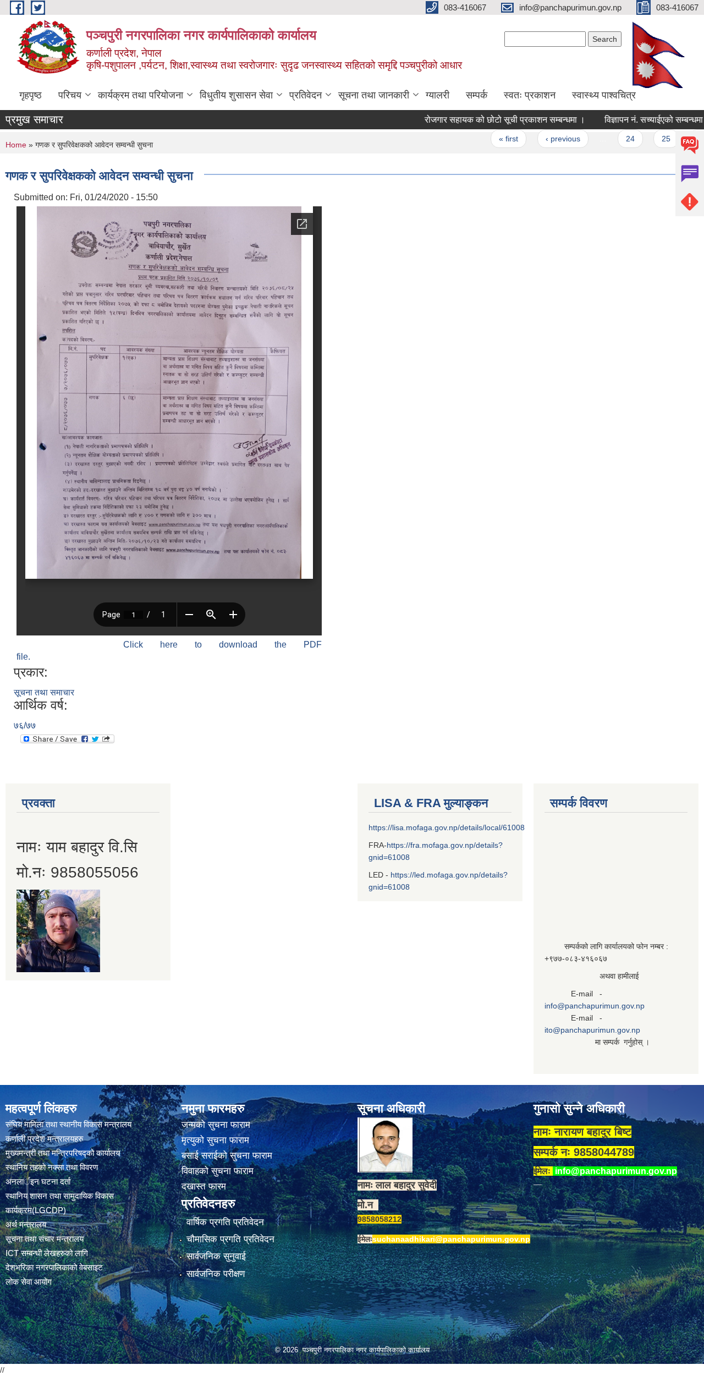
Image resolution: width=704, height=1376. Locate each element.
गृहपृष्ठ (30, 95)
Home (16, 144)
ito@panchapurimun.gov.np (592, 1030)
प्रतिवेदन (305, 95)
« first (478, 138)
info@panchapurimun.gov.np (594, 1005)
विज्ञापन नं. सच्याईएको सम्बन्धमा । (627, 119)
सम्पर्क (476, 95)
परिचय (69, 95)
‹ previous (532, 138)
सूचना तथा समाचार (44, 692)
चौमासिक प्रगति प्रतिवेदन (230, 1239)
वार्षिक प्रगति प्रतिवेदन (225, 1222)
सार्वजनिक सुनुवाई (216, 1256)
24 (599, 138)
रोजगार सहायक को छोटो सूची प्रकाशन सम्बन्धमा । (474, 119)
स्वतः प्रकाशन (530, 95)
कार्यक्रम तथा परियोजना (140, 95)
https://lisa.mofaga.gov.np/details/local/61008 (447, 827)
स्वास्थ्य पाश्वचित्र (604, 95)
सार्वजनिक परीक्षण (215, 1274)
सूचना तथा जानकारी (373, 95)
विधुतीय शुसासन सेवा (236, 95)
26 (671, 138)
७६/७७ (25, 725)
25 (635, 138)
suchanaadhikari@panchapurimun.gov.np (451, 1239)
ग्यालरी (437, 95)
